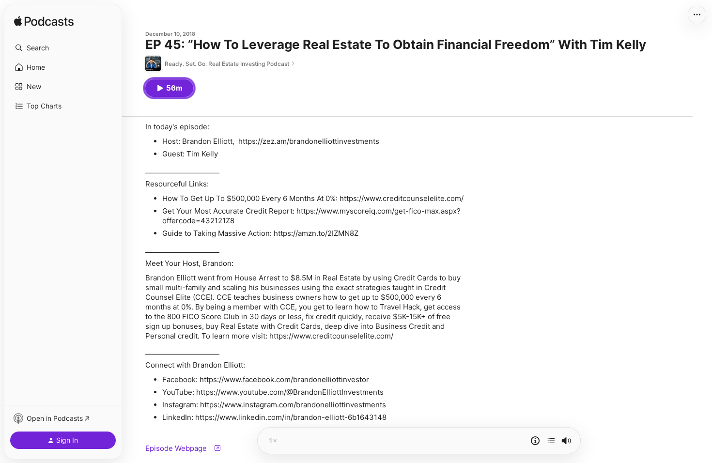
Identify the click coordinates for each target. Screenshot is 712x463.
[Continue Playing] (551, 441)
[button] (63, 48)
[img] (44, 22)
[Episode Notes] (535, 441)
